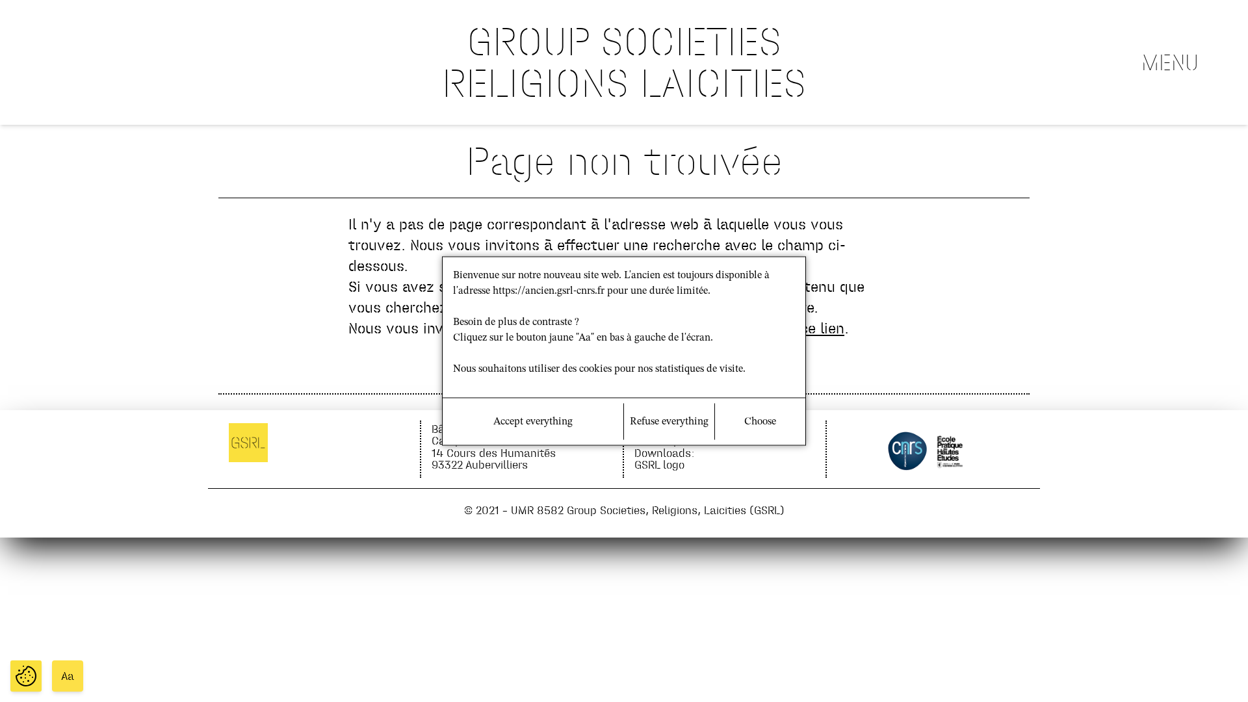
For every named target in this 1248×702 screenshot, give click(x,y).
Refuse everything (669, 422)
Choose (760, 422)
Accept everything (533, 422)
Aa (67, 676)
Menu (1170, 62)
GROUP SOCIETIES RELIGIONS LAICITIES (624, 62)
